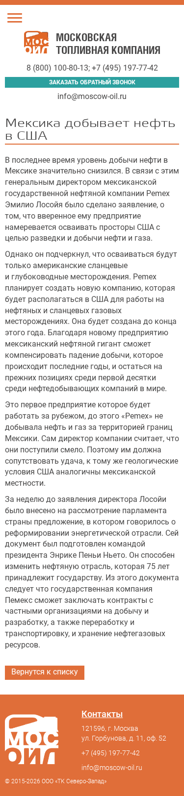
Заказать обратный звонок (92, 82)
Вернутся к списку (44, 671)
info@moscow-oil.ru (92, 96)
